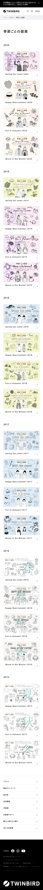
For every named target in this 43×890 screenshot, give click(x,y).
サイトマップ (35, 866)
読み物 (11, 17)
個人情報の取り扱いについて (11, 856)
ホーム (5, 17)
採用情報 (6, 866)
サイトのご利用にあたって (20, 866)
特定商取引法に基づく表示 (11, 863)
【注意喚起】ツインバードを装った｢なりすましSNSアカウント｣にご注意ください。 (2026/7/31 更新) (19, 3)
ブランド (6, 781)
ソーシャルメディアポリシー (11, 860)
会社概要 (6, 801)
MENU (37, 11)
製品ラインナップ (9, 788)
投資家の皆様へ (27, 863)
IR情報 (5, 808)
